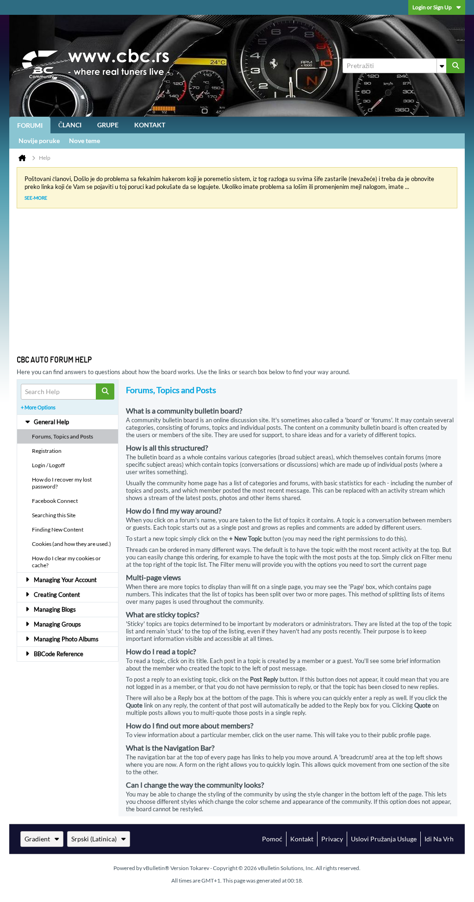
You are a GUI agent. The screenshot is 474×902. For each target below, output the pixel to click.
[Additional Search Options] (442, 65)
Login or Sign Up (432, 7)
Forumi (30, 125)
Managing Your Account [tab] (65, 579)
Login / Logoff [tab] (48, 465)
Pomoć (272, 839)
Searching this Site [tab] (53, 515)
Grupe (107, 125)
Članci (69, 125)
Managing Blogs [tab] (55, 609)
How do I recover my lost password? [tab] (62, 483)
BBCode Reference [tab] (58, 654)
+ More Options (38, 407)
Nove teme (84, 140)
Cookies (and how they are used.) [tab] (71, 543)
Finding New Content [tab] (57, 529)
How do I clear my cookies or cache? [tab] (66, 562)
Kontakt (149, 125)
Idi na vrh (439, 839)
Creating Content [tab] (57, 594)
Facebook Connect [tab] (55, 500)
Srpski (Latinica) (94, 839)
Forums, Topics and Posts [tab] (62, 436)
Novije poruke (39, 140)
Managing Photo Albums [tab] (66, 639)
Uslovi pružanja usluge (384, 839)
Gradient (37, 839)
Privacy (332, 839)
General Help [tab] (51, 422)
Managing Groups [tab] (57, 624)
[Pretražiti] (455, 65)
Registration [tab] (47, 450)
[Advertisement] (230, 285)
